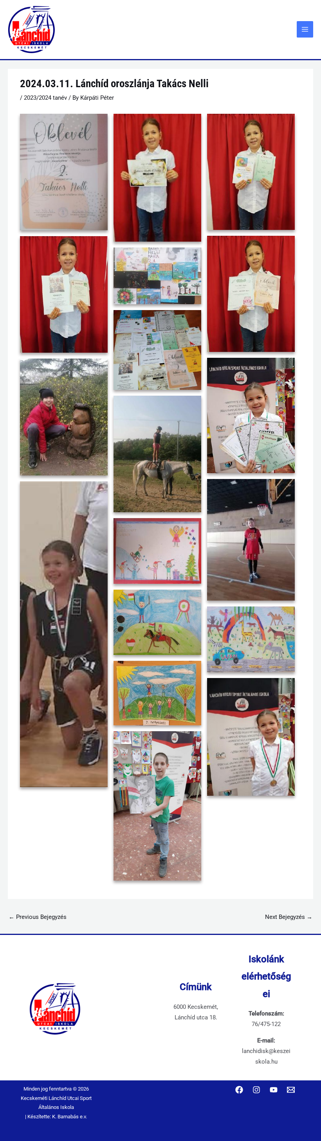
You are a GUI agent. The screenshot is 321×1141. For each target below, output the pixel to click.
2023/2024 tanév (45, 97)
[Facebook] (239, 1090)
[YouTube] (274, 1090)
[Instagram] (256, 1090)
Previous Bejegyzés (38, 916)
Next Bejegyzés (288, 916)
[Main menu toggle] (305, 29)
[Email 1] (291, 1090)
